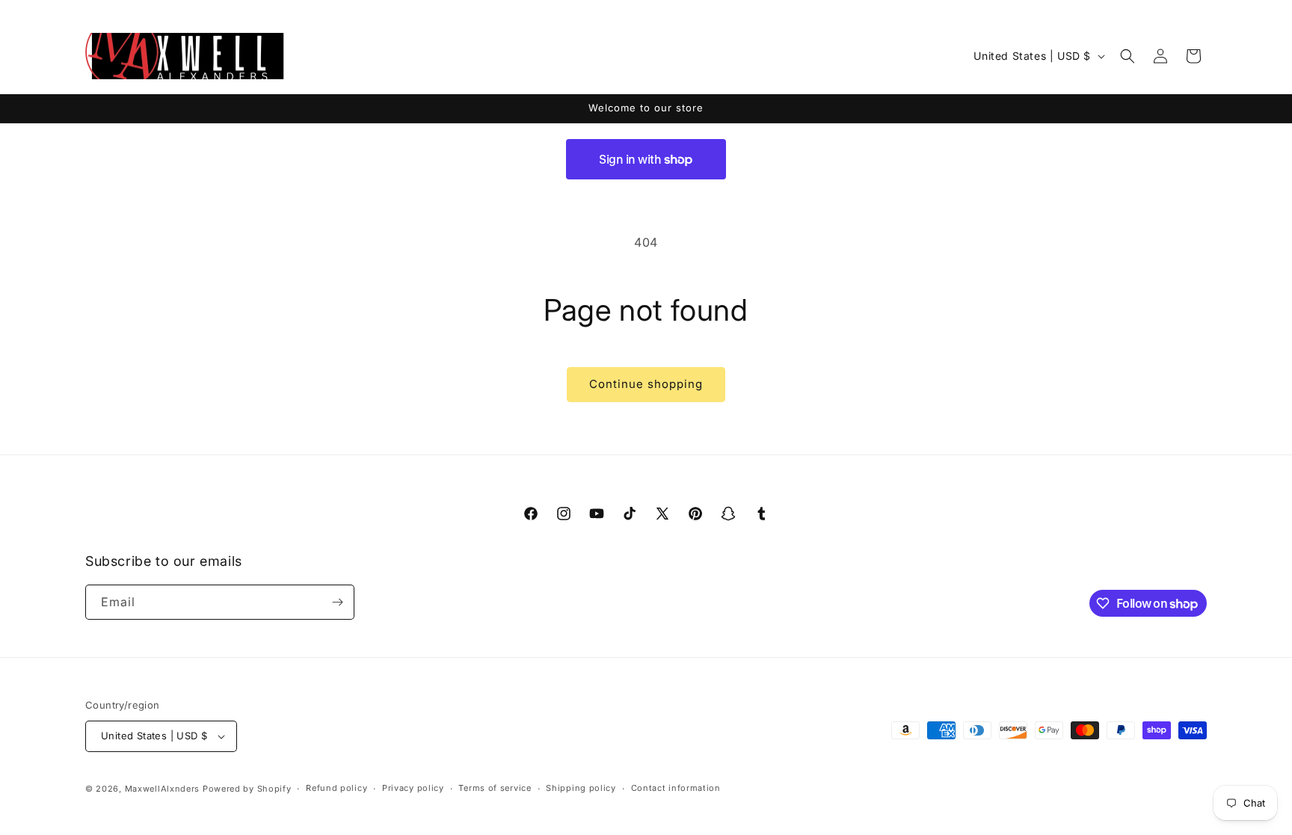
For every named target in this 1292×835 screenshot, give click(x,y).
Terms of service (494, 788)
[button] (1127, 56)
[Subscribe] (337, 602)
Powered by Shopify (247, 788)
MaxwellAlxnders (162, 788)
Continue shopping (646, 384)
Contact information (676, 788)
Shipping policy (581, 788)
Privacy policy (413, 788)
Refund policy (336, 788)
